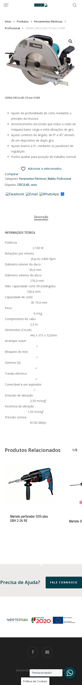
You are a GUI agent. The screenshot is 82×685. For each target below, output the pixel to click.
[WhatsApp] (49, 194)
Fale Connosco (64, 582)
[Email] (31, 194)
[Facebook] (15, 194)
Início (8, 21)
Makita (52, 178)
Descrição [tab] (41, 217)
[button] (6, 5)
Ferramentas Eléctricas (48, 21)
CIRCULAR (23, 184)
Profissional (12, 28)
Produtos (23, 21)
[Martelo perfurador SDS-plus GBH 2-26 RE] (31, 485)
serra (34, 184)
